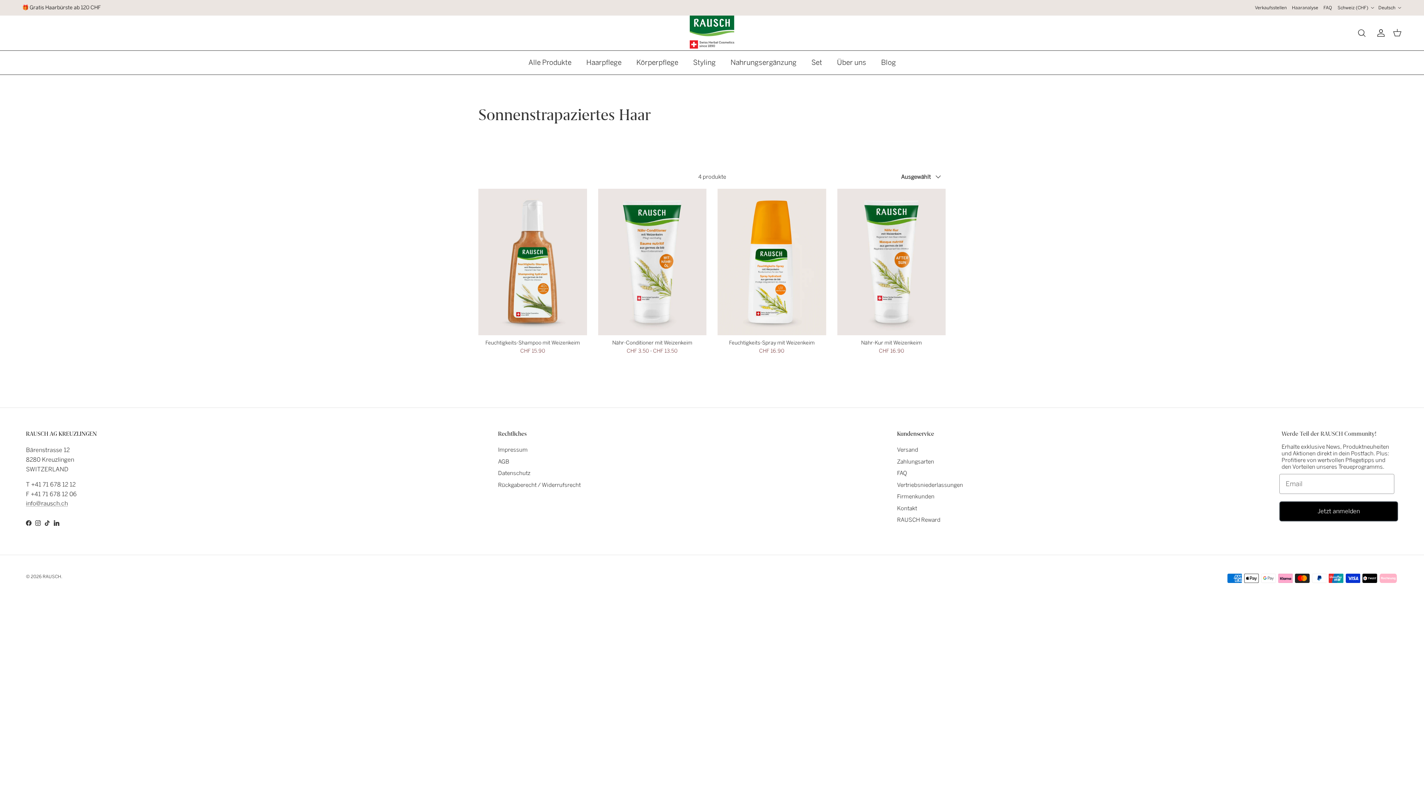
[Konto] (1379, 33)
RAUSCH (52, 576)
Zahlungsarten (915, 461)
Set (816, 62)
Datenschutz (514, 473)
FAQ (1328, 7)
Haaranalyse (1305, 7)
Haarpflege (604, 62)
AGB (503, 461)
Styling (704, 62)
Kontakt (907, 508)
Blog (888, 62)
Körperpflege (657, 62)
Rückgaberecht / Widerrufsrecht (539, 485)
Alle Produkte (549, 62)
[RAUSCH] (712, 32)
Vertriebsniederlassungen (930, 485)
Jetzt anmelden (1339, 511)
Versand (907, 449)
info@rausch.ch (47, 503)
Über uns (851, 62)
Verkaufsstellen (1271, 7)
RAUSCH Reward (918, 520)
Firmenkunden (915, 496)
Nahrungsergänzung (764, 62)
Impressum (513, 449)
